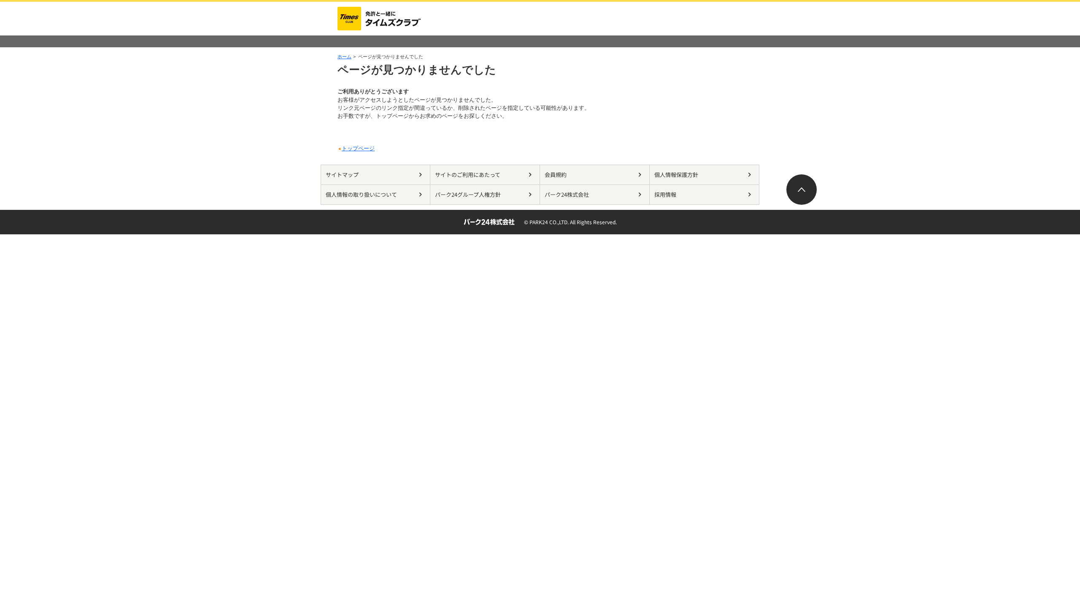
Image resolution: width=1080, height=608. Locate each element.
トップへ (801, 189)
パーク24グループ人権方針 (468, 194)
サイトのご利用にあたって (467, 175)
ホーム (344, 56)
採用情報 (665, 194)
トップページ (358, 148)
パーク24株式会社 (567, 194)
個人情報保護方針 (676, 175)
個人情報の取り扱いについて (361, 194)
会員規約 (556, 175)
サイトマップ (342, 175)
